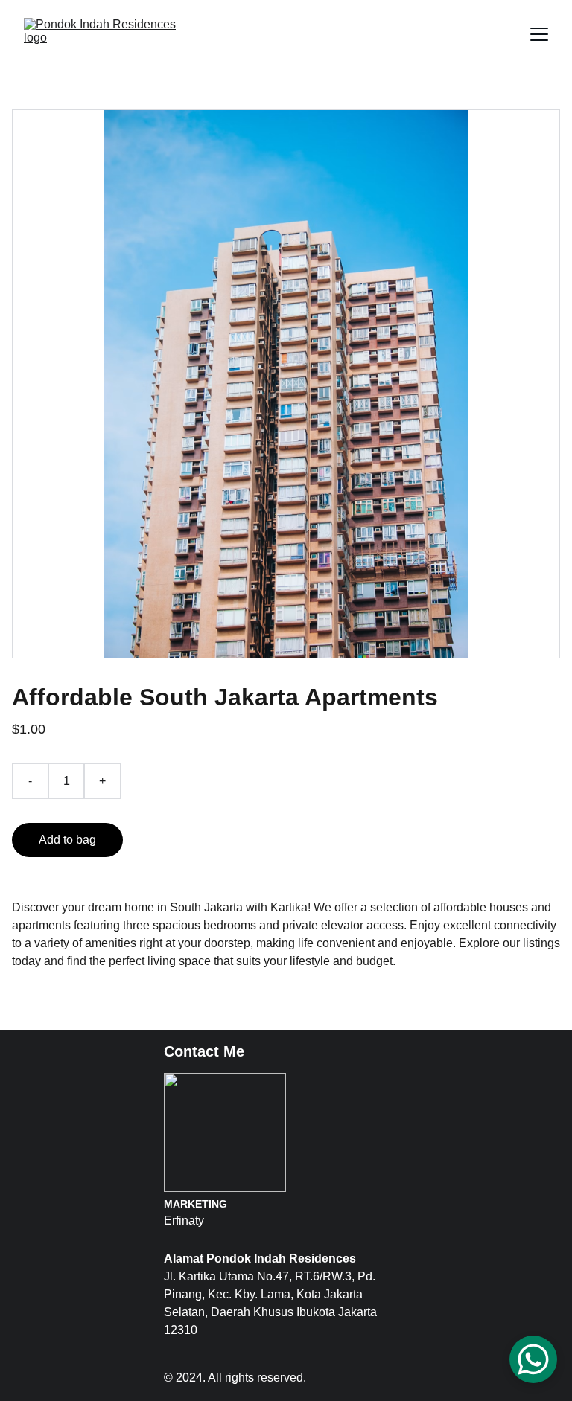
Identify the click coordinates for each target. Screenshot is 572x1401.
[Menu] (539, 34)
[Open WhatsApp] (533, 1359)
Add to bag (67, 839)
